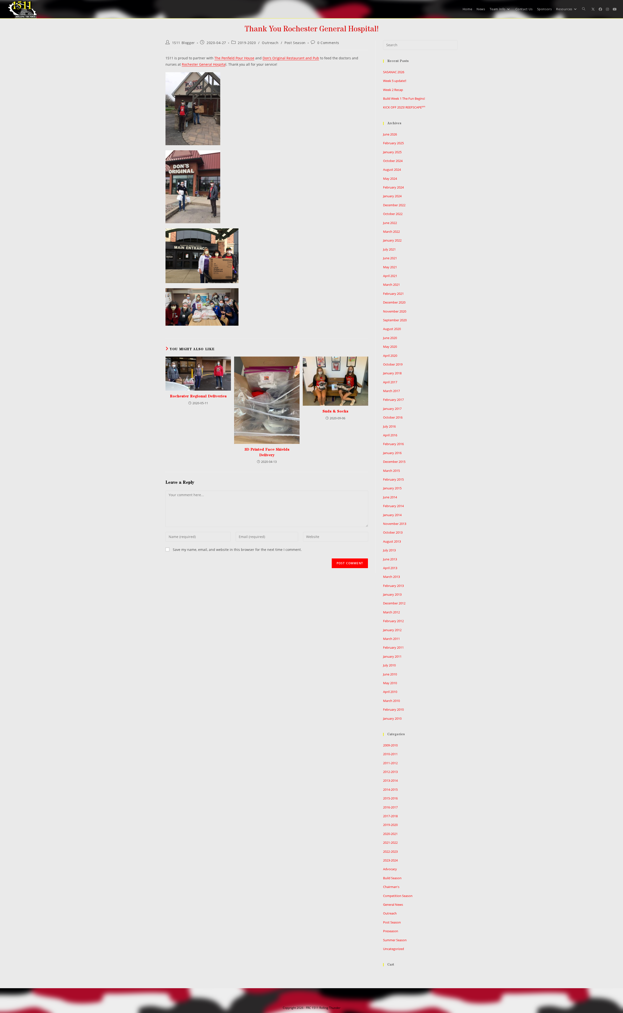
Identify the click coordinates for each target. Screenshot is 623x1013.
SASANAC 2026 (393, 72)
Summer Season (395, 940)
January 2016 (392, 453)
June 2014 (390, 497)
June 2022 (390, 223)
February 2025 (393, 143)
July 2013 (389, 550)
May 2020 (390, 346)
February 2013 (393, 585)
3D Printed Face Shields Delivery (266, 452)
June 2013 (390, 559)
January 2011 (392, 656)
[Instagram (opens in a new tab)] (607, 9)
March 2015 (391, 470)
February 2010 (393, 709)
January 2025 (392, 152)
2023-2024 (390, 860)
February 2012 (393, 621)
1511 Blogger (183, 42)
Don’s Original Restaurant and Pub (291, 58)
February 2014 (393, 506)
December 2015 (394, 461)
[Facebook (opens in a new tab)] (600, 9)
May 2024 (390, 178)
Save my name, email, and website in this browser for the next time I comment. (237, 549)
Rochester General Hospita (203, 64)
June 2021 (390, 258)
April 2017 (390, 382)
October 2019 (393, 364)
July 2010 (389, 665)
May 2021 (390, 267)
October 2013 (393, 532)
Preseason (390, 931)
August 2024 (392, 169)
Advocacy (390, 869)
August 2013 (392, 541)
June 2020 (390, 338)
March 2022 (391, 231)
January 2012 (392, 630)
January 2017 (392, 408)
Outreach (270, 42)
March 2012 (391, 612)
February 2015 (393, 479)
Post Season (295, 42)
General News (393, 904)
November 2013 (394, 523)
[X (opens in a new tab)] (593, 9)
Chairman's (391, 887)
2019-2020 (247, 42)
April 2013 (390, 568)
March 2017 (391, 391)
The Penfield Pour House (234, 58)
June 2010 (390, 674)
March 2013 (391, 576)
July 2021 (389, 249)
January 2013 (392, 594)
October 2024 (393, 161)
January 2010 (392, 718)
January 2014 (392, 515)
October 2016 (393, 417)
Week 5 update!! (394, 81)
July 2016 (389, 426)
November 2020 (394, 311)
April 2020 (390, 355)
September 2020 (395, 320)
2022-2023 (390, 851)
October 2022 (393, 214)
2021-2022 (390, 842)
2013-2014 (390, 780)
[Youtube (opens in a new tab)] (615, 9)
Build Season (392, 878)
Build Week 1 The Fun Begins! (404, 98)
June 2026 (390, 134)
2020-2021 (390, 834)
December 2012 (394, 603)
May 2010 (390, 683)
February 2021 (393, 293)
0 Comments (328, 42)
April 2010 (390, 692)
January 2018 (392, 373)
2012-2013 (390, 772)
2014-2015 (390, 789)
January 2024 (392, 196)
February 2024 (393, 187)
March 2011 (391, 638)
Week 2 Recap (393, 90)
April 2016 (390, 435)
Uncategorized (393, 949)
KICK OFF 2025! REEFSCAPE (404, 107)
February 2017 (393, 399)
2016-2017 (390, 807)
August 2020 (392, 329)
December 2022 (394, 205)
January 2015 (392, 488)
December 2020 (394, 302)
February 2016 (393, 444)
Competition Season (397, 896)
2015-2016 (390, 798)
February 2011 (393, 647)
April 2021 (390, 276)
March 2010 (391, 701)
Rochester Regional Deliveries (198, 396)
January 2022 (392, 240)
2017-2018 (390, 816)
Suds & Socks (335, 411)
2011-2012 (390, 763)
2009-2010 (390, 745)
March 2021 (391, 284)
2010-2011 (390, 754)
